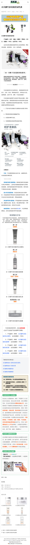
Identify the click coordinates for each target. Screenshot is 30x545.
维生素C (19, 208)
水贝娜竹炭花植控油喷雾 (11, 530)
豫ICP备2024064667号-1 (15, 542)
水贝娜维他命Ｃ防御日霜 (9, 365)
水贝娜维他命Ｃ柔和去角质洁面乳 (11, 362)
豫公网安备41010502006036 (15, 543)
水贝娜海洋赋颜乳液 (8, 368)
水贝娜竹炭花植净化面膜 (11, 532)
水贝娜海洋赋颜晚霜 (8, 371)
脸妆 (6, 477)
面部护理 (3, 11)
